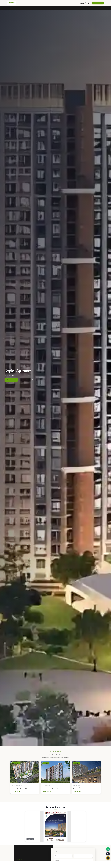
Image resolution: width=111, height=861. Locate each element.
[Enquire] (108, 858)
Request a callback (97, 3)
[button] (24, 777)
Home (45, 8)
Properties (53, 8)
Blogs (60, 8)
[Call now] (108, 853)
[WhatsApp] (108, 849)
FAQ (66, 8)
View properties (11, 380)
